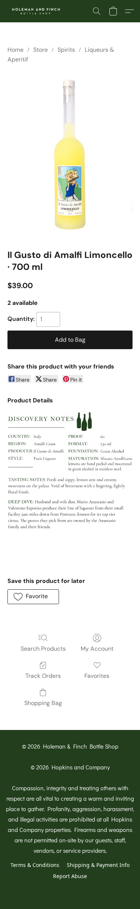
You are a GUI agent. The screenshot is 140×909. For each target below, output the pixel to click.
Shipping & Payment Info (98, 864)
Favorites (96, 676)
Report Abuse (70, 876)
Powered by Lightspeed (70, 889)
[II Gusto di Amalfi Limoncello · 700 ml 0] (70, 155)
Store (40, 50)
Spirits (66, 50)
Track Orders (43, 676)
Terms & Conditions (34, 864)
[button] (37, 11)
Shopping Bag (43, 703)
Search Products (43, 649)
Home (15, 50)
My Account (97, 649)
